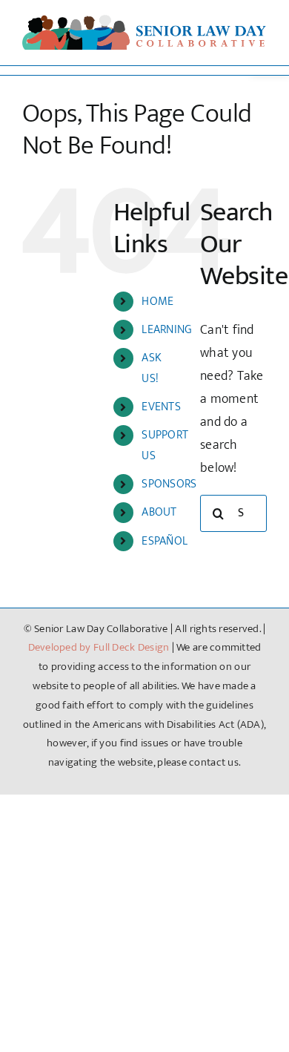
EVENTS (161, 407)
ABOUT (159, 512)
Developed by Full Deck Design (99, 647)
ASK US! (152, 368)
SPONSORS (169, 484)
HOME (157, 302)
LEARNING (167, 330)
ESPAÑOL (164, 541)
